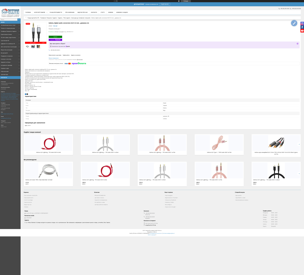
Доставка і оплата (99, 197)
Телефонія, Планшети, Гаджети (48, 18)
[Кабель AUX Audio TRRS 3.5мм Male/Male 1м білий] (48, 170)
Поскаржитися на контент (156, 233)
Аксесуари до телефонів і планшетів (80, 18)
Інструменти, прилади (6, 65)
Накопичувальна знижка (242, 200)
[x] (27, 94)
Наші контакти (28, 202)
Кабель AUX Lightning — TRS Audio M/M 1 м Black (266, 180)
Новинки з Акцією (122, 12)
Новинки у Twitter (169, 202)
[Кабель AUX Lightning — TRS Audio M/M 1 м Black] (276, 170)
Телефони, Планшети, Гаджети (8, 31)
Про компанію (69, 12)
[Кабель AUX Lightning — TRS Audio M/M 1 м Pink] (162, 143)
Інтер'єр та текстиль (6, 59)
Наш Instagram (168, 195)
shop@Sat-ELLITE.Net (6, 118)
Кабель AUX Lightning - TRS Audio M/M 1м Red (48, 152)
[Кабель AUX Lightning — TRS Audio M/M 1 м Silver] (105, 143)
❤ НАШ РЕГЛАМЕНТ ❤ (56, 12)
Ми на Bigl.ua (168, 204)
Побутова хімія (4, 71)
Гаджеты (60, 18)
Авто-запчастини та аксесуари (9, 46)
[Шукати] (19, 19)
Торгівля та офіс (5, 68)
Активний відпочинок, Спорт (8, 25)
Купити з (52, 40)
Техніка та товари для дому (8, 28)
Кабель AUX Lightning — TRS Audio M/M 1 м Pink (162, 152)
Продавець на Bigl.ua (152, 232)
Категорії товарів (39, 12)
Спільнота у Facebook (170, 200)
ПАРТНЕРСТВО (4, 74)
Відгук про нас (27, 204)
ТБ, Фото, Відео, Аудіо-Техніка (8, 37)
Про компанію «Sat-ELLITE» (30, 195)
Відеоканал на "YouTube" (171, 197)
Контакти (94, 12)
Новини (110, 12)
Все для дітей (4, 53)
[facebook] (25, 94)
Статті (103, 12)
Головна (28, 12)
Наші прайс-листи (28, 197)
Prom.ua (159, 230)
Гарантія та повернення (101, 200)
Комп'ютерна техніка (6, 34)
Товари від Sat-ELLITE (33, 18)
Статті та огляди (28, 200)
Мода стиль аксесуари (6, 50)
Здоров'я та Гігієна (5, 62)
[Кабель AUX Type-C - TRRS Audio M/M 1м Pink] (219, 143)
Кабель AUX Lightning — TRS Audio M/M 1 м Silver (105, 152)
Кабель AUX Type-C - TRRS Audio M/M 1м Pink (219, 152)
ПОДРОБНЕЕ (165, 4)
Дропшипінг (239, 195)
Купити (55, 37)
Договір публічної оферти (101, 204)
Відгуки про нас (83, 12)
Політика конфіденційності (169, 233)
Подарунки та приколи (7, 56)
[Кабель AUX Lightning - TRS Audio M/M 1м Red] (48, 143)
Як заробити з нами (100, 202)
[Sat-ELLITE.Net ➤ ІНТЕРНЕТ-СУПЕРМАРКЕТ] (10, 10)
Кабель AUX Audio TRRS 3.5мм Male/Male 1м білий (38, 180)
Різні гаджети (66, 18)
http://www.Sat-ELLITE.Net (7, 114)
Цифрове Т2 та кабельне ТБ (8, 43)
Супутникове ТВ (5, 40)
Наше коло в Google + (170, 207)
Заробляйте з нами (240, 197)
